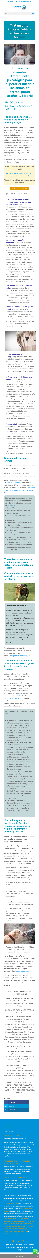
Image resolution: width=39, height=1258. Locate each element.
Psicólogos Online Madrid (25, 1245)
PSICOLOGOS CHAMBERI (12, 1135)
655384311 (12, 1)
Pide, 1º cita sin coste (19, 188)
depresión (15, 656)
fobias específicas (22, 971)
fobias (12, 506)
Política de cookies (10, 1234)
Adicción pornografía (22, 1229)
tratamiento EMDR (13, 696)
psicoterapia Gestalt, (12, 698)
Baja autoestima (26, 1224)
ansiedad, (24, 656)
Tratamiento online (11, 1203)
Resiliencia (30, 1226)
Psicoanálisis (9, 1229)
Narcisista (21, 1226)
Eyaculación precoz (10, 1226)
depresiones (19, 490)
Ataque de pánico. (13, 483)
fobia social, (29, 490)
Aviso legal (8, 1231)
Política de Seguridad (20, 1231)
